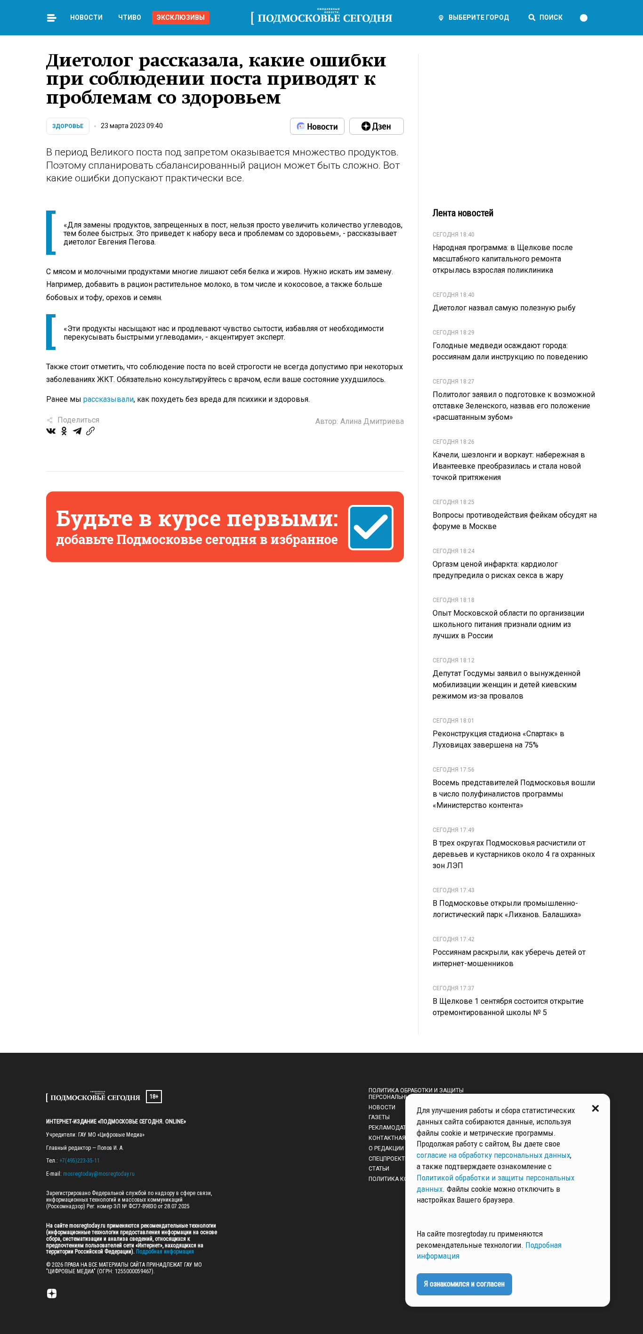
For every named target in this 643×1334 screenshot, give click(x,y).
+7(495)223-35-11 (79, 1160)
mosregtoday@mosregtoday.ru (99, 1174)
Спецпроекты (389, 1158)
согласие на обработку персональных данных (493, 1155)
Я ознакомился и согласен (464, 1283)
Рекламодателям (395, 1127)
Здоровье (67, 126)
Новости (86, 17)
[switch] (588, 18)
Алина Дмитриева (372, 421)
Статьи (379, 1168)
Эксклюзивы (181, 17)
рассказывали (108, 399)
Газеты (379, 1117)
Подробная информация (164, 1251)
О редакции (386, 1148)
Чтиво (129, 17)
